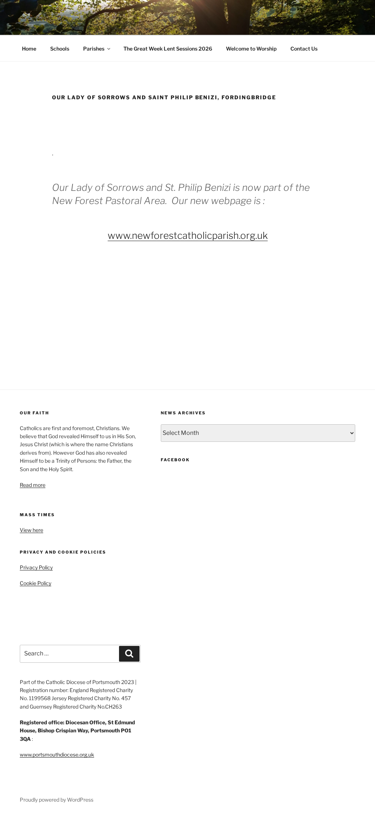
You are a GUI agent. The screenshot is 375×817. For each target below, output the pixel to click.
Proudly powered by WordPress (56, 799)
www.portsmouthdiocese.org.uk (57, 754)
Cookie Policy (35, 583)
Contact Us (304, 48)
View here (31, 530)
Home (29, 48)
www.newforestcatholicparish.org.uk (188, 235)
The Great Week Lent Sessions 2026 (167, 48)
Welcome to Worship (251, 48)
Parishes (93, 48)
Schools (59, 48)
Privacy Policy (36, 567)
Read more (32, 485)
